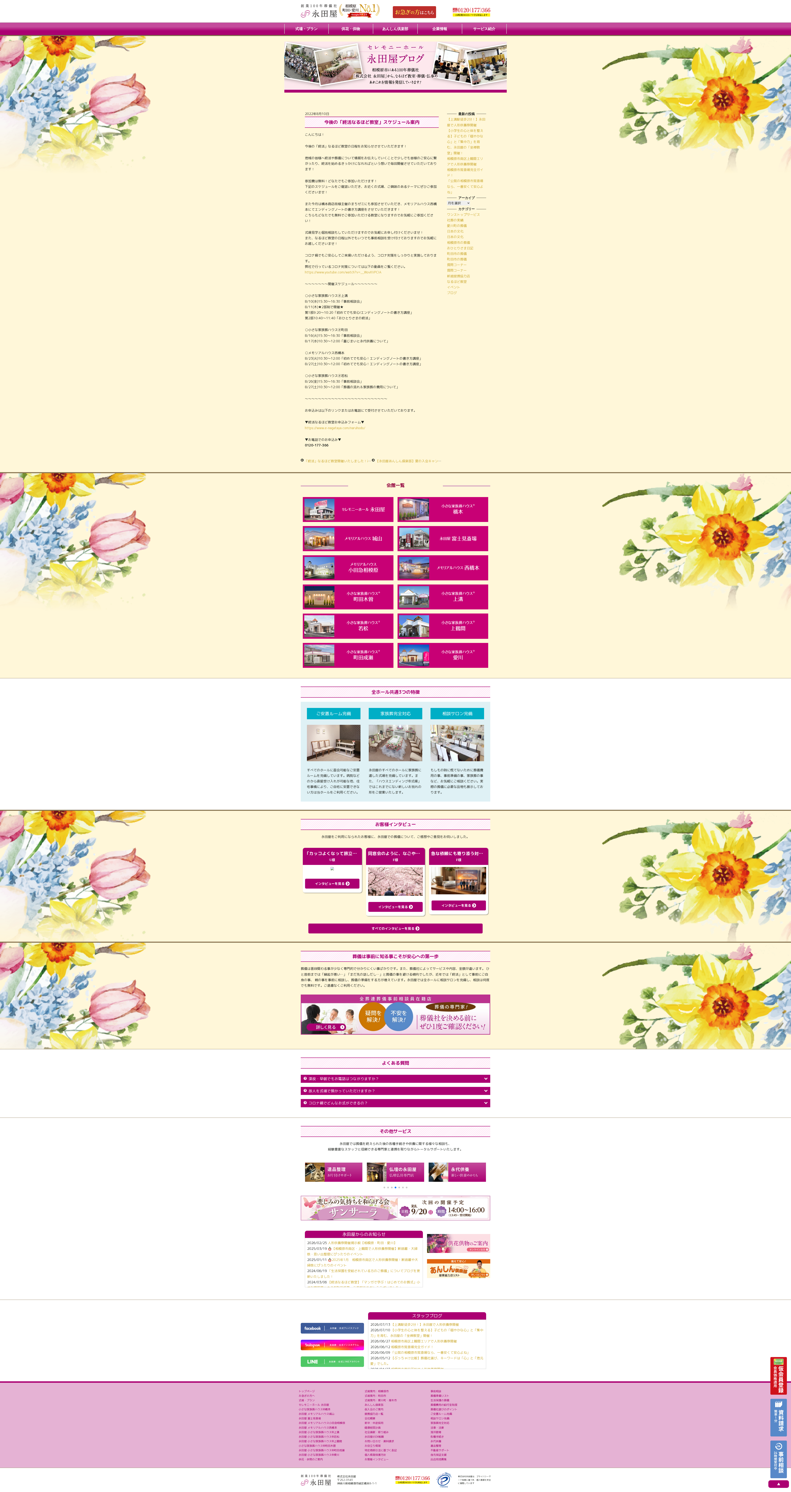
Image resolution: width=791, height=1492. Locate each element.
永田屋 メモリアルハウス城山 (316, 1414)
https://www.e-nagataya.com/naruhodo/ (335, 428)
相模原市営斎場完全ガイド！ (412, 1347)
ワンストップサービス (463, 214)
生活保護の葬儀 (440, 1400)
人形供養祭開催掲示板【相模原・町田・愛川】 (362, 1243)
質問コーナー (457, 265)
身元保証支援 (439, 1455)
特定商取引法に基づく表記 (381, 1450)
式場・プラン (306, 29)
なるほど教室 (457, 281)
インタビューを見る (330, 883)
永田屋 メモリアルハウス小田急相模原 (322, 1423)
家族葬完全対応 (440, 1423)
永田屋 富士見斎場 (310, 1418)
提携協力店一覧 (374, 1414)
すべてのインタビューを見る (393, 928)
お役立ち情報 (373, 1446)
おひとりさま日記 (460, 248)
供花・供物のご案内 (311, 1459)
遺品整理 (436, 1446)
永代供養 (436, 1441)
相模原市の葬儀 (458, 242)
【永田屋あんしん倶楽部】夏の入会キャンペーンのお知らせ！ (422, 461)
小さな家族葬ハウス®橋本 (314, 1409)
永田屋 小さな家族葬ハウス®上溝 (319, 1432)
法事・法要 (437, 1427)
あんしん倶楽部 (395, 29)
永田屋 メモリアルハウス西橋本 (318, 1427)
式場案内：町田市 (375, 1396)
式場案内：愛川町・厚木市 (381, 1400)
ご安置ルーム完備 (441, 1414)
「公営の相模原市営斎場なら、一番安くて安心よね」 (465, 186)
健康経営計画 (373, 1427)
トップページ (307, 1391)
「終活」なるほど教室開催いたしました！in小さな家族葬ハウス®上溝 (356, 461)
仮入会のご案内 (374, 1409)
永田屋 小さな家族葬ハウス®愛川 (319, 1455)
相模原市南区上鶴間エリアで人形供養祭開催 (424, 1341)
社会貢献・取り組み (377, 1432)
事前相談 (436, 1391)
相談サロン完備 (440, 1418)
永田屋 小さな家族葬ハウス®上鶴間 (320, 1441)
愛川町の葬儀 (457, 225)
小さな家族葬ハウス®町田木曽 (317, 1446)
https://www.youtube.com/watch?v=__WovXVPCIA (343, 272)
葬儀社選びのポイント (444, 1409)
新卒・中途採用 (374, 1423)
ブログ (452, 292)
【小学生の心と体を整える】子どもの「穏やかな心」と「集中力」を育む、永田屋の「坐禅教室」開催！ (465, 141)
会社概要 (370, 1418)
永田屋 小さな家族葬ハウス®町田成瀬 (322, 1450)
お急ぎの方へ (307, 1396)
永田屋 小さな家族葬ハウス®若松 (319, 1437)
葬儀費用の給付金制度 (444, 1405)
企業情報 (439, 29)
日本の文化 (455, 231)
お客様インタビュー (377, 1459)
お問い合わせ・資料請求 (379, 1441)
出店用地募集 (439, 1459)
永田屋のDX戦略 (374, 1437)
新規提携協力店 (458, 276)
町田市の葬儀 (457, 253)
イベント (453, 287)
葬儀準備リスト (440, 1396)
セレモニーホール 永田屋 (314, 1405)
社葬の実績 (455, 220)
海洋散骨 (436, 1432)
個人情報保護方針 (375, 1455)
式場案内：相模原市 (377, 1391)
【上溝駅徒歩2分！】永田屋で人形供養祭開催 (425, 1324)
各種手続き (437, 1437)
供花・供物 (351, 29)
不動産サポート (440, 1450)
